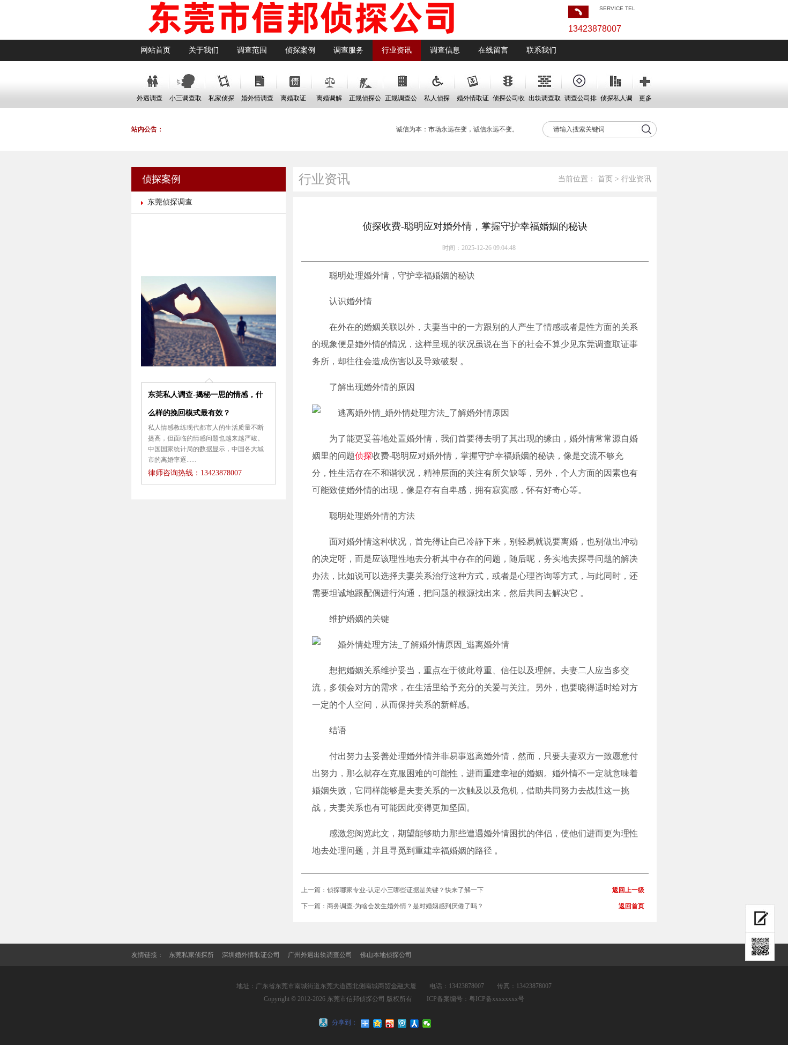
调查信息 (445, 50)
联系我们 (541, 50)
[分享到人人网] (414, 1023)
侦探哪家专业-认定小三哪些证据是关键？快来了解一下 (405, 890)
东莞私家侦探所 (191, 955)
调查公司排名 (580, 101)
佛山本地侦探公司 (386, 955)
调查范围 (252, 50)
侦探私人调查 (616, 101)
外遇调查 (149, 98)
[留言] (760, 918)
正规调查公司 (401, 101)
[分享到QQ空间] (377, 1023)
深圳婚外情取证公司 (251, 955)
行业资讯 (397, 50)
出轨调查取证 (545, 101)
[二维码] (760, 947)
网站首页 (155, 50)
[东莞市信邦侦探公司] (302, 37)
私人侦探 (437, 98)
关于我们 (204, 50)
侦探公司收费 (509, 101)
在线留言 (493, 50)
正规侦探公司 (365, 101)
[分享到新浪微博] (390, 1023)
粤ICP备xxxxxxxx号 (496, 999)
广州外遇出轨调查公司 (320, 955)
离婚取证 (293, 98)
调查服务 (348, 50)
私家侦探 (221, 98)
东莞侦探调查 (169, 202)
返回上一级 (628, 890)
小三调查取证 (185, 101)
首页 (605, 179)
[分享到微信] (427, 1023)
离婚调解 (329, 98)
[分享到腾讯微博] (402, 1023)
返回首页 (631, 906)
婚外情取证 (473, 98)
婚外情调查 (257, 98)
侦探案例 (300, 50)
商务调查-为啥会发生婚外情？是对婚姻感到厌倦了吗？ (405, 906)
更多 (645, 98)
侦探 (363, 455)
